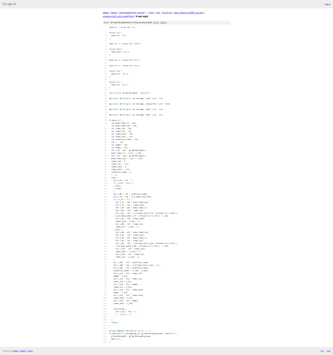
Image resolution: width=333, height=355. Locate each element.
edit (163, 22)
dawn (106, 12)
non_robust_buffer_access (188, 12)
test (151, 12)
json (328, 351)
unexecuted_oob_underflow (118, 16)
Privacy (23, 351)
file (156, 22)
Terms (30, 351)
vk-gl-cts (167, 12)
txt (322, 351)
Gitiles (15, 351)
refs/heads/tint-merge (131, 12)
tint (158, 12)
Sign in (327, 4)
